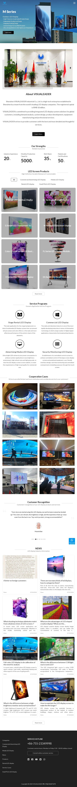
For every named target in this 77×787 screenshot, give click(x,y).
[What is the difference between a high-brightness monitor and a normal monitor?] (20, 689)
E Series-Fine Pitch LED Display (19, 277)
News (5, 592)
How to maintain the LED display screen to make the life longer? (56, 704)
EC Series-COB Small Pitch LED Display (57, 200)
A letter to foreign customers (15, 580)
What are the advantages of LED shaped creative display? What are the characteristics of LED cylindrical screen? (56, 622)
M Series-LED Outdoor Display (57, 225)
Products (5, 759)
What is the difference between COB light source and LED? (56, 663)
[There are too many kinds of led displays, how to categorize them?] (56, 566)
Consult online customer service (43, 753)
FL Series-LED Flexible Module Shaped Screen (57, 251)
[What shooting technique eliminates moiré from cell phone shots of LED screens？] (20, 607)
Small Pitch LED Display (9, 772)
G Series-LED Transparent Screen (19, 225)
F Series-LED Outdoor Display (19, 200)
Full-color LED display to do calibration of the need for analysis (19, 663)
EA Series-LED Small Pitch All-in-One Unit (57, 277)
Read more (38, 294)
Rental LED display (8, 763)
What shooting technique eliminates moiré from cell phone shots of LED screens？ (20, 622)
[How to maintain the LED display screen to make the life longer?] (56, 689)
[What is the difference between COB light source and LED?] (56, 648)
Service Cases (6, 767)
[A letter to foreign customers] (20, 566)
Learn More (38, 134)
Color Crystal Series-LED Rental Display (19, 251)
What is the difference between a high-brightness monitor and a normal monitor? (20, 704)
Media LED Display (8, 750)
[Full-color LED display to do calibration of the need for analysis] (20, 648)
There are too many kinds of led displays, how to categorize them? (56, 581)
